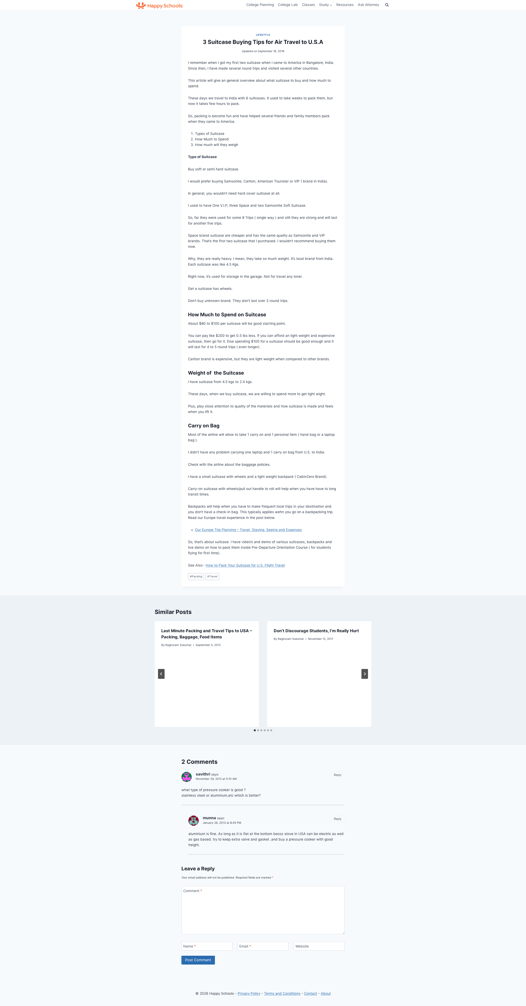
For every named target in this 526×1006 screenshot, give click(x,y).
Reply (337, 775)
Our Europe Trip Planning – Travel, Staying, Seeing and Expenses (248, 530)
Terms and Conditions (282, 993)
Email (245, 946)
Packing (196, 576)
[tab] (255, 730)
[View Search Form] (387, 5)
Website (302, 946)
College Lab (288, 5)
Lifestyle (263, 34)
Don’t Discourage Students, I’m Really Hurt (316, 630)
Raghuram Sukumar (178, 645)
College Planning (260, 5)
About (326, 993)
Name (189, 946)
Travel (212, 576)
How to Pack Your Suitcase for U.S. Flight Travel (245, 565)
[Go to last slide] (161, 674)
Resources (345, 5)
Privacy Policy (249, 993)
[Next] (364, 674)
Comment (192, 891)
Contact (310, 993)
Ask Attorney (368, 5)
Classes (308, 5)
